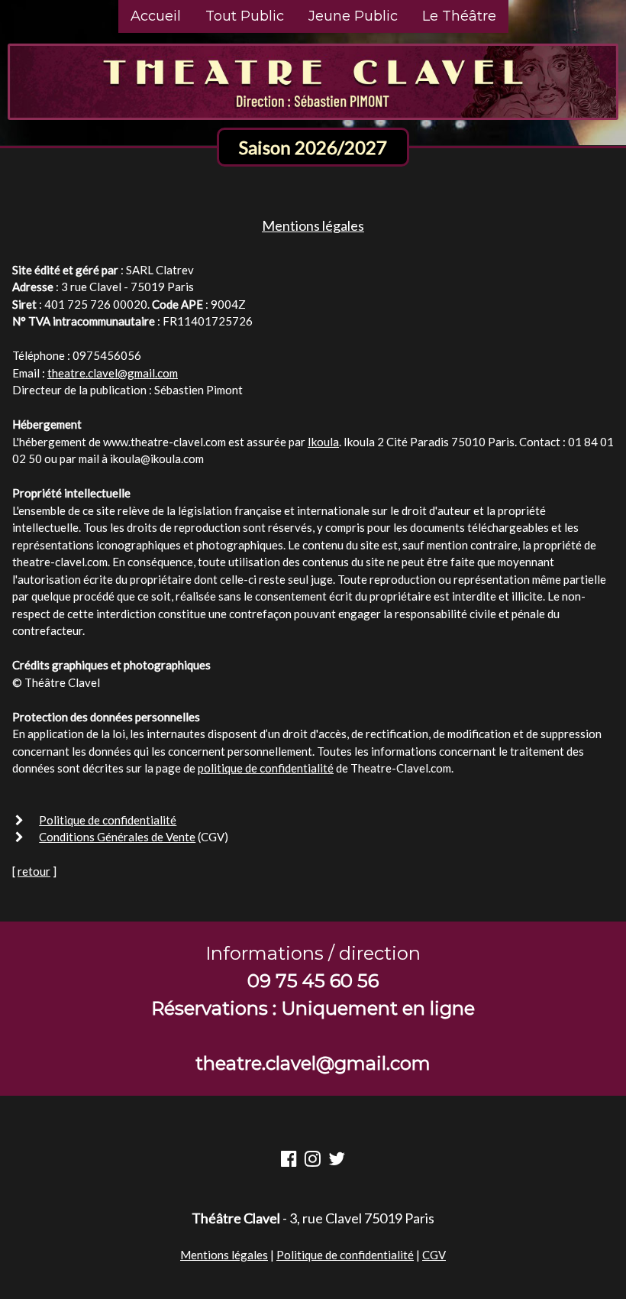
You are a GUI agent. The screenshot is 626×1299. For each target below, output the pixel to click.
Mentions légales (224, 1255)
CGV (434, 1255)
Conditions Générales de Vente (117, 837)
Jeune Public (353, 16)
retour (34, 871)
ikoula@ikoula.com (157, 458)
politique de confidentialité (266, 768)
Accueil (156, 16)
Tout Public (244, 16)
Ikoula (323, 442)
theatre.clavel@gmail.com (112, 373)
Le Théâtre (459, 16)
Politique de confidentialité (107, 820)
